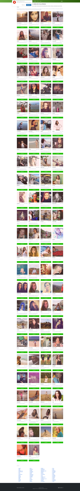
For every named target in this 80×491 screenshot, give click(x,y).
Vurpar (53, 481)
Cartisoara (31, 469)
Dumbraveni (31, 474)
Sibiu (53, 473)
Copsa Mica (31, 471)
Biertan (20, 476)
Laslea (31, 478)
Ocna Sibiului (43, 474)
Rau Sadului (42, 481)
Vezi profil (22, 27)
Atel (19, 472)
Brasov (35, 1)
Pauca (42, 476)
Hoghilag (31, 476)
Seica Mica (54, 471)
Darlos (31, 473)
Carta (30, 468)
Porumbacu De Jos (43, 478)
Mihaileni (42, 471)
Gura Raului (31, 475)
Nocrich (42, 473)
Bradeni (20, 479)
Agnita (19, 468)
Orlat (42, 475)
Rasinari (42, 480)
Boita (19, 478)
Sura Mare (53, 475)
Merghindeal (43, 469)
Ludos (31, 480)
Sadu (53, 469)
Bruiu (19, 481)
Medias (42, 468)
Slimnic (53, 474)
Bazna (19, 475)
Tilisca (53, 478)
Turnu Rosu (54, 479)
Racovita (42, 479)
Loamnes (31, 479)
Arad (40, 1)
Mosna (42, 472)
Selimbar (53, 472)
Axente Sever (20, 474)
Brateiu (20, 480)
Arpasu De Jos (21, 471)
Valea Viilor (54, 480)
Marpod (31, 481)
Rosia (53, 468)
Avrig (19, 473)
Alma (19, 469)
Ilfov (38, 1)
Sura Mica (53, 476)
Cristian (31, 472)
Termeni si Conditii (41, 487)
